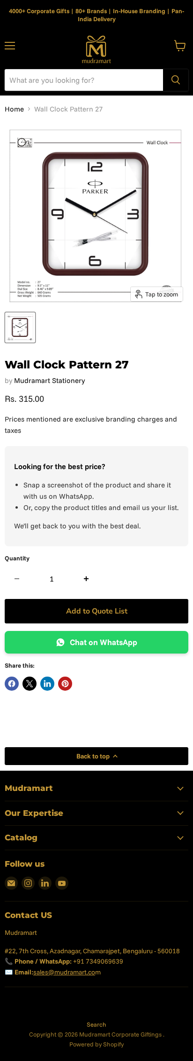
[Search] (175, 80)
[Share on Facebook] (12, 684)
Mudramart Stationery (49, 380)
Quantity (17, 558)
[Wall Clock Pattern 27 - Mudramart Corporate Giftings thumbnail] (20, 327)
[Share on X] (29, 684)
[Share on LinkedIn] (47, 684)
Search (96, 1024)
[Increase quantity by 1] (86, 578)
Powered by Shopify (96, 1044)
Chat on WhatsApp (103, 642)
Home (14, 109)
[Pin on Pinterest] (65, 684)
